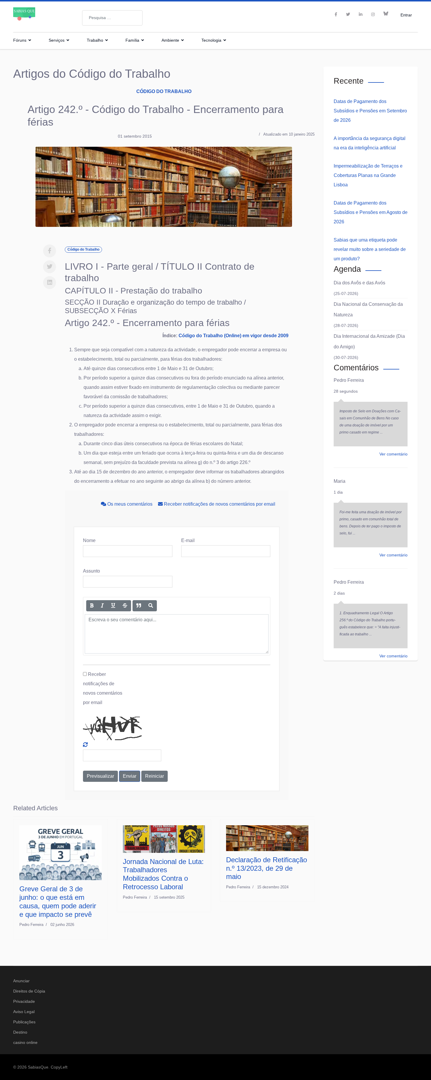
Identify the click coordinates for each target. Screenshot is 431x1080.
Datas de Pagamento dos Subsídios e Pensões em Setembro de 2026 (370, 111)
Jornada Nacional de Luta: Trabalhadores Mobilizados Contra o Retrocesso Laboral (163, 874)
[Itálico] (102, 605)
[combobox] (112, 18)
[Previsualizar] (151, 605)
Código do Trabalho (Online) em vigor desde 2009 (234, 335)
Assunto (91, 570)
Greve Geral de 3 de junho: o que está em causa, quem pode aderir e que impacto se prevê (57, 901)
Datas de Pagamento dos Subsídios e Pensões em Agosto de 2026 (371, 212)
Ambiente (170, 40)
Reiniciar (154, 776)
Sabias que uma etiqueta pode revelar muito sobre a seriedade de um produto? (370, 249)
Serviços (57, 40)
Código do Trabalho (163, 91)
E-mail (188, 540)
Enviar (129, 776)
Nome (89, 540)
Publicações (24, 1022)
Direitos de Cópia (29, 991)
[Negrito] (91, 605)
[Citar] (139, 605)
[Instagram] (373, 14)
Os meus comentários (130, 504)
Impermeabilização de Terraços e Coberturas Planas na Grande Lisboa (368, 175)
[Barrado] (125, 605)
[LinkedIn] (360, 14)
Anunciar (21, 980)
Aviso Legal (24, 1011)
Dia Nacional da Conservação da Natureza (368, 309)
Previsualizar (100, 776)
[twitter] (348, 14)
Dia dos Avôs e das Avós (359, 282)
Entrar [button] (406, 15)
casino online (25, 1042)
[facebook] (336, 14)
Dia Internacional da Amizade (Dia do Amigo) (369, 341)
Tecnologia (211, 40)
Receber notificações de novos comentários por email (219, 504)
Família (132, 40)
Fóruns (19, 40)
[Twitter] (49, 266)
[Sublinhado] (113, 605)
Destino (20, 1032)
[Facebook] (49, 250)
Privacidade (24, 1001)
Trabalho (95, 40)
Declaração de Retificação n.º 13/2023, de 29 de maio (266, 868)
